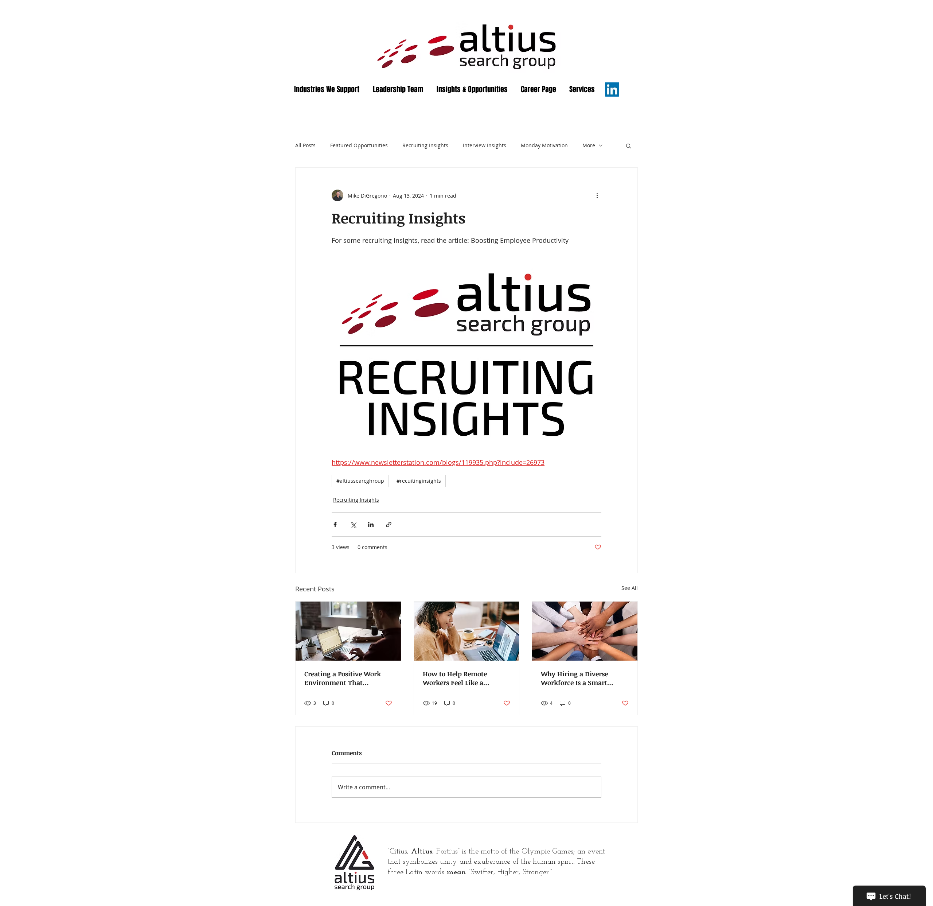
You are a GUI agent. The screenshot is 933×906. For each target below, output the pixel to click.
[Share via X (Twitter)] (353, 524)
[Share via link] (388, 524)
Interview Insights (484, 145)
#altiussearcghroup (360, 480)
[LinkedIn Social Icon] (612, 89)
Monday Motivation (544, 145)
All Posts (305, 145)
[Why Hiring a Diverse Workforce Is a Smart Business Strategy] (584, 631)
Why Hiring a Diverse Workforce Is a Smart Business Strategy (574, 678)
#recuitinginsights (419, 480)
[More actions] (597, 195)
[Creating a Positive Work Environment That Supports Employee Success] (348, 631)
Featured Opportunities (359, 145)
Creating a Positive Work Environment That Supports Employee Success (347, 678)
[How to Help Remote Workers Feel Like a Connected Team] (466, 631)
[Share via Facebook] (335, 524)
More (588, 145)
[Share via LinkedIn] (370, 524)
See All (629, 587)
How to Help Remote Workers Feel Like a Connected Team (455, 678)
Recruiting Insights (425, 145)
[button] (628, 145)
